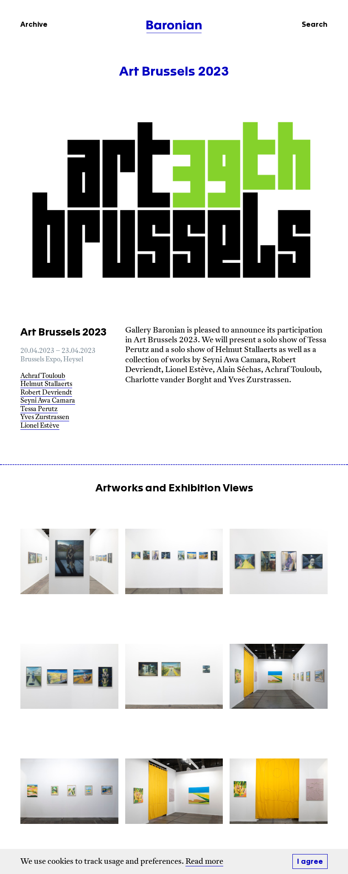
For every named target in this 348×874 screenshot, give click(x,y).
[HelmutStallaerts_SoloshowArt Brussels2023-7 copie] (69, 561)
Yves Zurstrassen (44, 417)
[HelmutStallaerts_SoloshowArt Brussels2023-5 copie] (174, 676)
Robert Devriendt (46, 393)
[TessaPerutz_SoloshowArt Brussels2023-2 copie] (279, 676)
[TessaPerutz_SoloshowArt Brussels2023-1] (279, 791)
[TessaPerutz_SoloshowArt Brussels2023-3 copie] (69, 791)
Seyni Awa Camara (47, 401)
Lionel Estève (39, 426)
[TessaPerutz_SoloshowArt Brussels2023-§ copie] (174, 791)
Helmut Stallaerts (46, 384)
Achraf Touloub (42, 376)
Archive (34, 24)
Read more (204, 862)
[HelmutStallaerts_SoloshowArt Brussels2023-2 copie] (174, 561)
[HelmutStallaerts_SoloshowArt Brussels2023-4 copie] (69, 676)
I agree (310, 861)
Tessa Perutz (39, 409)
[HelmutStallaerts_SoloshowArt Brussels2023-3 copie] (279, 561)
